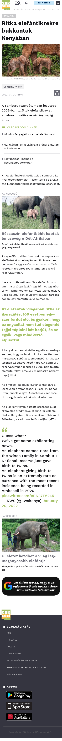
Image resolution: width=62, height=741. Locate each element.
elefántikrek (23, 9)
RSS (9, 633)
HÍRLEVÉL (12, 640)
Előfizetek (44, 3)
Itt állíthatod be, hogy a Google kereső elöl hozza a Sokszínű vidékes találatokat (35, 586)
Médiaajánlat (15, 674)
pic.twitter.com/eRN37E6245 (28, 496)
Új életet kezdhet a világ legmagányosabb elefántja (29, 558)
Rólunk (11, 647)
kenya (38, 9)
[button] (57, 9)
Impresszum (14, 653)
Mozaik (9, 15)
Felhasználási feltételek (22, 660)
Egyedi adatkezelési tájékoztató (26, 667)
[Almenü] (17, 3)
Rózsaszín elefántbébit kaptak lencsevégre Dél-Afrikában (30, 236)
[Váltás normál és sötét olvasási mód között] (26, 3)
